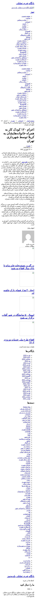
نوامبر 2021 (26, 398)
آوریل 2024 (26, 363)
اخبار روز (27, 416)
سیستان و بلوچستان (23, 491)
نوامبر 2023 (26, 370)
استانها (28, 37)
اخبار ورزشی (26, 420)
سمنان (28, 488)
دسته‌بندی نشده (25, 474)
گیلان (28, 533)
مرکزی (28, 542)
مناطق (28, 548)
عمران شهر (22, 56)
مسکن (28, 544)
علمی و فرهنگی (25, 35)
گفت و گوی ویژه (25, 529)
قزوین (28, 510)
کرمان (28, 520)
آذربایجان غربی (25, 411)
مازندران (27, 536)
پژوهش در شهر (21, 42)
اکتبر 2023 (27, 372)
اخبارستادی (26, 422)
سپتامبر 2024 (26, 359)
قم (29, 512)
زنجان (28, 480)
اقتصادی (27, 31)
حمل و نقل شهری (20, 46)
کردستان (27, 518)
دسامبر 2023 (26, 368)
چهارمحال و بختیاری (24, 458)
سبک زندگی (22, 29)
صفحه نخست (26, 16)
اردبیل (28, 424)
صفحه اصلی (30, 121)
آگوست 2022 (26, 382)
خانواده (24, 27)
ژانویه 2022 (26, 395)
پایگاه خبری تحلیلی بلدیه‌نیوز (20, 576)
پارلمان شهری (21, 41)
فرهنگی (27, 506)
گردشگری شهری (20, 59)
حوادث (24, 25)
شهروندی (27, 495)
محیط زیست (26, 538)
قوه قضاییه (26, 514)
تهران (28, 454)
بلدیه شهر (27, 39)
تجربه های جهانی (21, 44)
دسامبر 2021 (26, 397)
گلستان (28, 531)
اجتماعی (27, 22)
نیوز (32, 12)
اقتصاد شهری (26, 429)
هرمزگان (27, 551)
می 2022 (27, 387)
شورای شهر (22, 54)
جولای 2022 (26, 383)
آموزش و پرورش (24, 412)
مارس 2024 (26, 365)
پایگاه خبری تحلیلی (25, 3)
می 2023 (27, 378)
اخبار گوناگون (26, 418)
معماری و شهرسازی (19, 63)
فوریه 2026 (26, 355)
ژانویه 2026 (26, 357)
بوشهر (28, 441)
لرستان (28, 535)
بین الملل (27, 33)
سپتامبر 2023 (26, 374)
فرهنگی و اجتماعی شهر (18, 57)
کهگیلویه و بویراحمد (24, 525)
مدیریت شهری (21, 61)
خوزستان (27, 473)
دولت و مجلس (21, 20)
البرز (28, 433)
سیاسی (28, 18)
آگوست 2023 (26, 376)
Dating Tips (26, 407)
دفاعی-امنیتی (26, 476)
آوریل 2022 (26, 389)
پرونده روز (27, 446)
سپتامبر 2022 (26, 380)
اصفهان (27, 427)
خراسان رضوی (25, 469)
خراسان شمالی (25, 471)
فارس (28, 504)
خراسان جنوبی (25, 467)
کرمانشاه (27, 521)
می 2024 (27, 361)
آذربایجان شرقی (25, 409)
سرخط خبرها (26, 486)
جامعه (24, 24)
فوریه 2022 (26, 393)
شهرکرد (27, 493)
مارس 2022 (26, 391)
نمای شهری (22, 65)
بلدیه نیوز (25, 162)
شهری (13, 121)
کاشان (28, 516)
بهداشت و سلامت (24, 439)
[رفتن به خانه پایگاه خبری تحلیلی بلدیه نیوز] (22, 8)
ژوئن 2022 (27, 385)
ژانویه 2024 (26, 366)
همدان (28, 553)
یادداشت (27, 555)
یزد (29, 557)
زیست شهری (22, 50)
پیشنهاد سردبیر (25, 450)
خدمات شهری (21, 48)
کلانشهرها (23, 52)
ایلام (29, 435)
